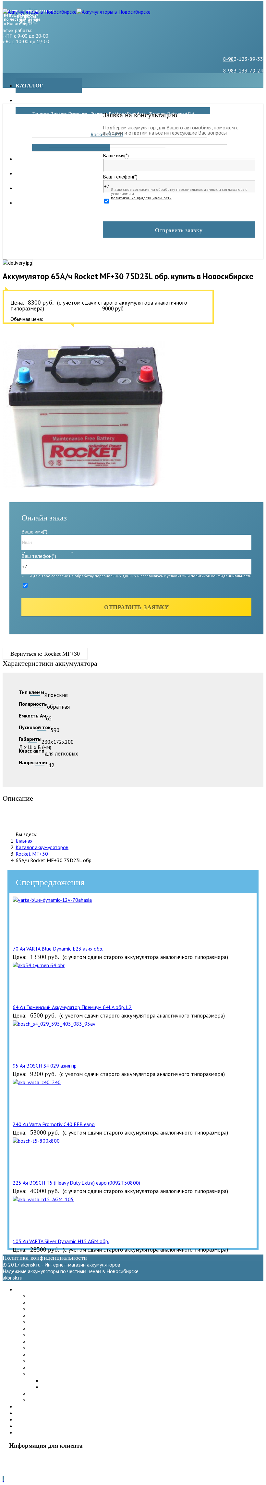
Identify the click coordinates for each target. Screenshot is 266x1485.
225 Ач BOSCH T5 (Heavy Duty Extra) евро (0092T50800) (76, 1182)
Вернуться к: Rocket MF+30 (45, 654)
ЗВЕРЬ (39, 120)
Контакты (32, 188)
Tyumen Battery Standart (56, 1302)
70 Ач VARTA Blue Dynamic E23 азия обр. (58, 948)
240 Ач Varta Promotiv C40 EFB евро (54, 1124)
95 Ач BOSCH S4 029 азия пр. (45, 1065)
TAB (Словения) (46, 1341)
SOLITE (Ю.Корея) (48, 1348)
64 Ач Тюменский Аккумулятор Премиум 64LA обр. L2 (72, 1007)
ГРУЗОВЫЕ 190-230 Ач (136, 141)
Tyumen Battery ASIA (51, 1309)
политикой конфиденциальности (141, 198)
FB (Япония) (45, 141)
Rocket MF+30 (32, 853)
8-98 (228, 59)
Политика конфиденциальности (45, 1258)
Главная (24, 840)
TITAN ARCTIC (48, 127)
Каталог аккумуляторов (42, 847)
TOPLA (40, 134)
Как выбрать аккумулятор (59, 203)
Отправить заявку (178, 230)
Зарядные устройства (52, 100)
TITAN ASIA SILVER (189, 141)
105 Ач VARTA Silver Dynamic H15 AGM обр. (61, 1241)
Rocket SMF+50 (46, 1367)
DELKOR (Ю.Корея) (112, 120)
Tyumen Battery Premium (59, 114)
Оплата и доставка (47, 173)
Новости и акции (44, 159)
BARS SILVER (163, 120)
